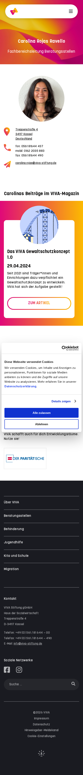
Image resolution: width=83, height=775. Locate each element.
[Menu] (71, 11)
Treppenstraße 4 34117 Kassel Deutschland (26, 134)
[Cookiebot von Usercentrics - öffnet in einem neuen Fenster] (62, 348)
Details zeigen (61, 401)
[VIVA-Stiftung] (14, 11)
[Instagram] (19, 670)
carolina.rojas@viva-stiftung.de (35, 163)
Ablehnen (41, 424)
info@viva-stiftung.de (28, 643)
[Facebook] (7, 670)
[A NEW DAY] (41, 755)
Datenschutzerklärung (20, 386)
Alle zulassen (42, 412)
